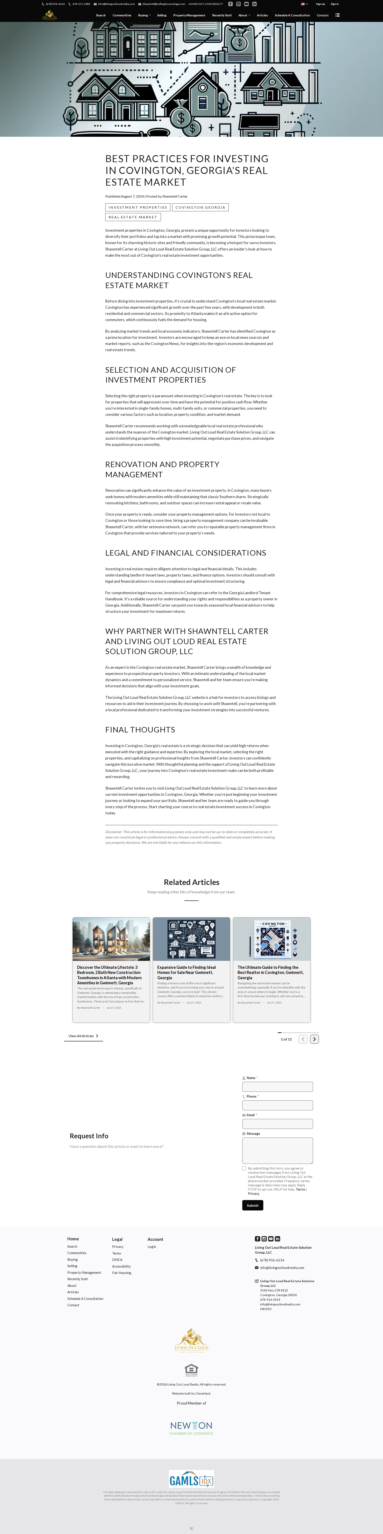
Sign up (320, 4)
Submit (253, 1205)
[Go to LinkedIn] (254, 4)
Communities (122, 15)
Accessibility (121, 1266)
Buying (143, 15)
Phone (253, 1096)
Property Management (189, 15)
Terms (300, 1189)
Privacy (253, 1193)
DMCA (117, 1260)
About (242, 15)
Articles (262, 15)
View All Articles (81, 1036)
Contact (323, 15)
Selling (161, 15)
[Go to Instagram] (238, 4)
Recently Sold (221, 15)
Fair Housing (121, 1273)
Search (101, 15)
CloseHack (202, 1393)
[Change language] (304, 4)
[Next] (314, 1039)
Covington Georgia (200, 207)
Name (252, 1078)
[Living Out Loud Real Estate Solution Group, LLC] (191, 1341)
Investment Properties (138, 207)
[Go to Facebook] (230, 4)
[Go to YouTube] (246, 4)
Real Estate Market (133, 217)
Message (253, 1133)
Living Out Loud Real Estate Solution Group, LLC (204, 788)
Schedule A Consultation (292, 15)
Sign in (335, 4)
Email (252, 1115)
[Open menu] (337, 15)
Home (73, 1238)
